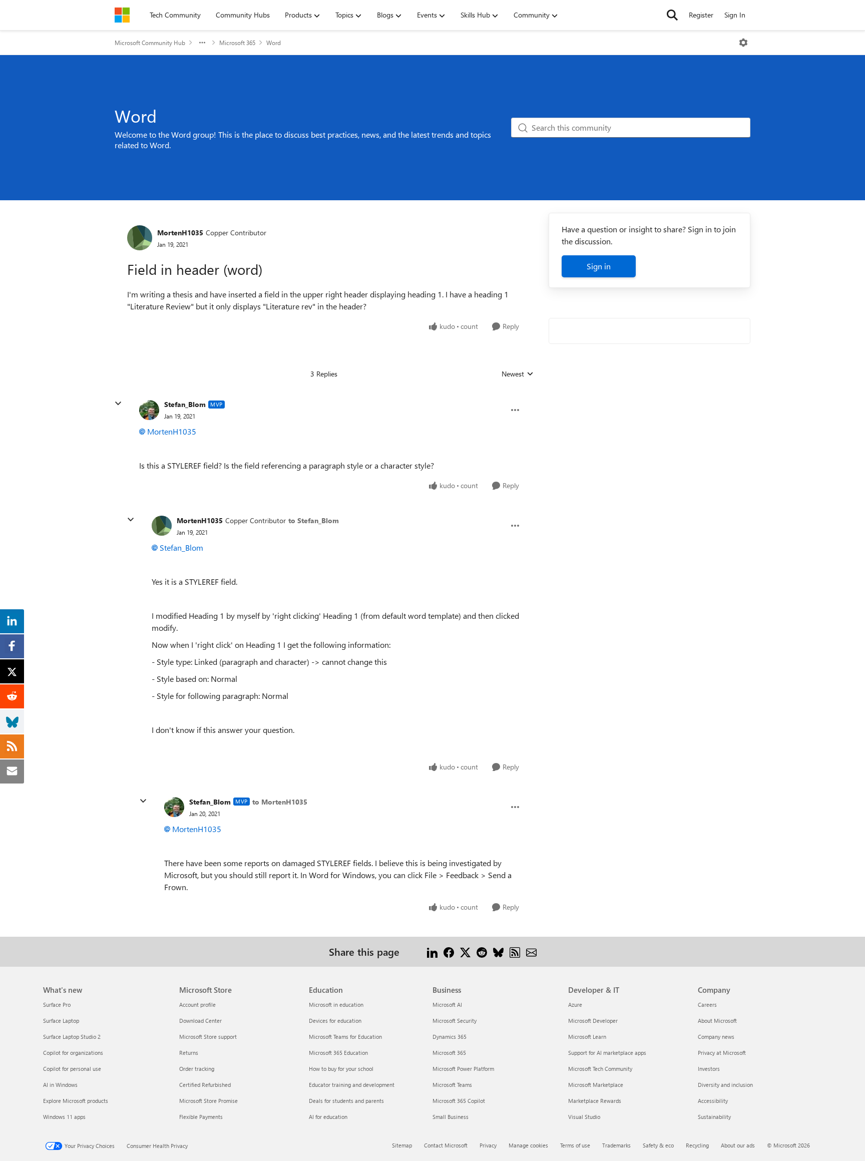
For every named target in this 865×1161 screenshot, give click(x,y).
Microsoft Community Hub (150, 43)
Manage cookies (528, 1145)
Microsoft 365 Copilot (458, 1100)
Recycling (697, 1145)
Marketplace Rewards (594, 1100)
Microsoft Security (454, 1020)
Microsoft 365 (237, 43)
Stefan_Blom (185, 404)
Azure (575, 1004)
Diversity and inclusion (725, 1084)
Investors (709, 1068)
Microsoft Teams (452, 1084)
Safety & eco (658, 1145)
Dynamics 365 (449, 1036)
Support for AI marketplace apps (607, 1052)
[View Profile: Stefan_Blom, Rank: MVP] (149, 410)
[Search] (672, 15)
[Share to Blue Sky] (498, 951)
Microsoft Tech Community (600, 1068)
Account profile (197, 1004)
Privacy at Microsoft (722, 1052)
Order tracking (196, 1068)
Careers (707, 1004)
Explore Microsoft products (75, 1100)
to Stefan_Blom (313, 520)
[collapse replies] (118, 404)
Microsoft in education (336, 1004)
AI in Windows (60, 1084)
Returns (188, 1052)
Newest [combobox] (518, 374)
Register (701, 15)
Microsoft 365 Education (338, 1052)
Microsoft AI (447, 1004)
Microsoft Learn (587, 1036)
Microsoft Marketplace (595, 1084)
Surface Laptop (61, 1020)
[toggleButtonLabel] (743, 43)
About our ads (738, 1145)
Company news (716, 1036)
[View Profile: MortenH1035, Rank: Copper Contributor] (139, 237)
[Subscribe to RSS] (515, 951)
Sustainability (714, 1116)
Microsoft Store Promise (208, 1100)
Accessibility (713, 1100)
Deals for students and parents (346, 1100)
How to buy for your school (341, 1068)
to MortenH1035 (279, 802)
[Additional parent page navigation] (202, 43)
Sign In (734, 15)
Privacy (488, 1145)
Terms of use (575, 1145)
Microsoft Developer (593, 1020)
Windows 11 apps (64, 1116)
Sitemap (402, 1145)
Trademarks (616, 1145)
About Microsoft (717, 1020)
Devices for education (335, 1020)
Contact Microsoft (446, 1145)
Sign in (599, 266)
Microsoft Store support (208, 1036)
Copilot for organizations (73, 1052)
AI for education (328, 1116)
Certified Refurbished (205, 1084)
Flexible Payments (201, 1116)
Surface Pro (57, 1004)
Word (273, 43)
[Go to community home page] (122, 15)
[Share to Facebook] (449, 951)
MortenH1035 (180, 232)
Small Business (450, 1116)
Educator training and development (351, 1084)
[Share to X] (465, 951)
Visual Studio (584, 1116)
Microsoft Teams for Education (345, 1036)
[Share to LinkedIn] (432, 951)
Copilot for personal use (72, 1068)
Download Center (200, 1020)
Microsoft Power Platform (463, 1068)
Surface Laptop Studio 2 (72, 1036)
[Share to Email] (531, 951)
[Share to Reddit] (482, 951)
